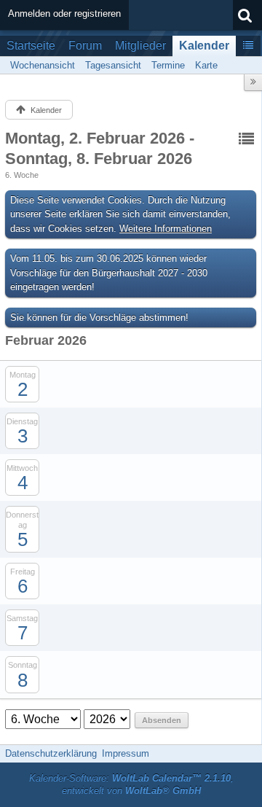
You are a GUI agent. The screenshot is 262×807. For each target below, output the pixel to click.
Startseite (31, 45)
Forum (85, 45)
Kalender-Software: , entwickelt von (131, 784)
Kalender (204, 45)
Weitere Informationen (165, 228)
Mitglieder (140, 45)
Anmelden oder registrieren (64, 13)
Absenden (161, 720)
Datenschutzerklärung (51, 753)
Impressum (125, 753)
